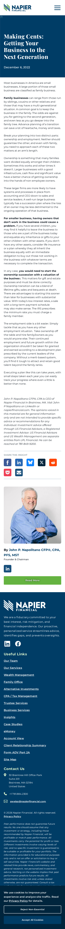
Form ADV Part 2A (17, 752)
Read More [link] (32, 580)
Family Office (13, 682)
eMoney (9, 731)
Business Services (17, 710)
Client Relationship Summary (25, 745)
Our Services (13, 667)
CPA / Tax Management (20, 696)
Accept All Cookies (32, 920)
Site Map (10, 759)
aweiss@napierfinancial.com (28, 801)
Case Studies (13, 724)
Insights (9, 717)
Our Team (11, 660)
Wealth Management (19, 674)
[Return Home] (17, 7)
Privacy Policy (18, 900)
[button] (7, 462)
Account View (14, 738)
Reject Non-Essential (33, 909)
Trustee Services (16, 703)
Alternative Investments (21, 689)
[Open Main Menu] (57, 7)
